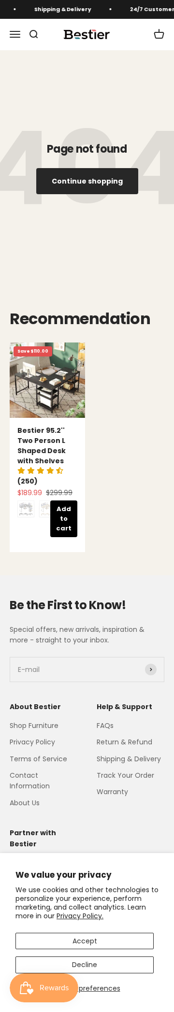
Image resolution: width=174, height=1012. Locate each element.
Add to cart (64, 518)
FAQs (105, 725)
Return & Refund (124, 742)
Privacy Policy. (80, 916)
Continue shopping (87, 181)
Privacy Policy (32, 742)
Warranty (112, 792)
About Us (25, 803)
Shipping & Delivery (59, 9)
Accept (84, 941)
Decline (84, 964)
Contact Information (30, 780)
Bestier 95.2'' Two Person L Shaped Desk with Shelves (41, 446)
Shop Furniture (34, 725)
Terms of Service (38, 759)
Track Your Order (125, 775)
